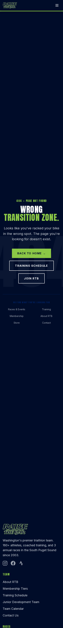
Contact (46, 322)
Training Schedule (31, 265)
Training (46, 309)
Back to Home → (31, 253)
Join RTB (31, 278)
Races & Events (16, 309)
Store (17, 322)
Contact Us (10, 615)
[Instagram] (5, 563)
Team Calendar (13, 608)
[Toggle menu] (57, 5)
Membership (17, 316)
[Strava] (21, 563)
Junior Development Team (21, 602)
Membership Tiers (15, 588)
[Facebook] (13, 563)
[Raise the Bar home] (10, 5)
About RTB (46, 316)
